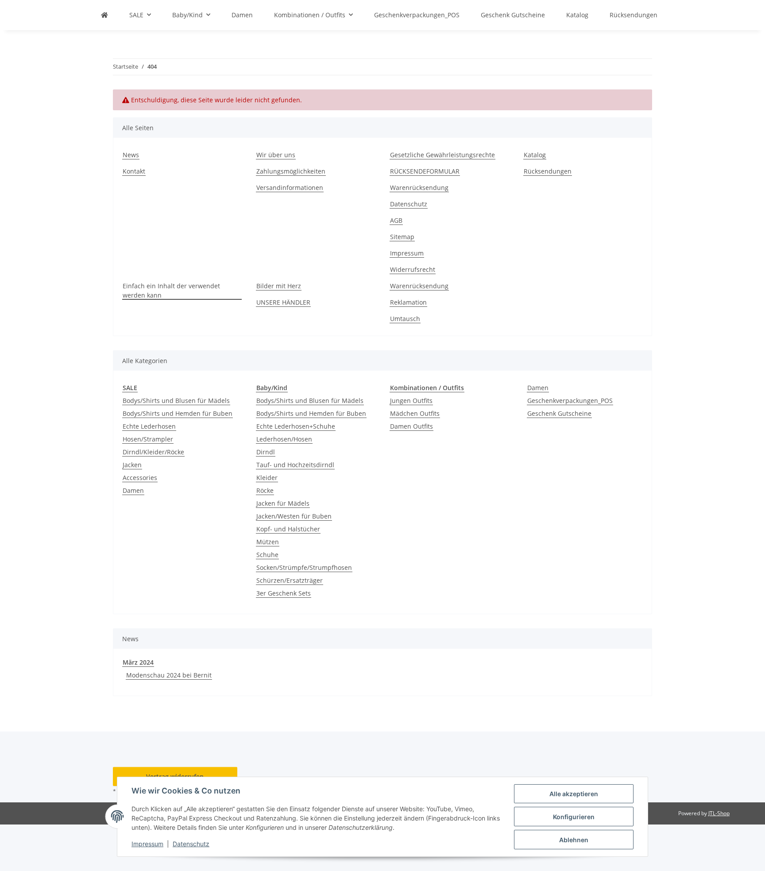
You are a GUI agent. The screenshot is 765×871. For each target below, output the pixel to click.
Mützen (267, 542)
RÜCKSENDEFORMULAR (425, 171)
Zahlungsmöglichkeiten (290, 171)
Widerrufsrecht (412, 269)
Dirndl (265, 452)
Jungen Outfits (411, 400)
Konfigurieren (574, 817)
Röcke (265, 490)
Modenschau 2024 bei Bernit (169, 675)
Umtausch (405, 318)
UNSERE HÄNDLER (283, 302)
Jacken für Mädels (282, 503)
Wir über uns (275, 155)
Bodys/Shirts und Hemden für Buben (177, 413)
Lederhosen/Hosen (284, 439)
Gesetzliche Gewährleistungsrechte (442, 155)
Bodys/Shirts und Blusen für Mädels (176, 400)
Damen (133, 490)
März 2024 (138, 662)
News (131, 155)
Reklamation (408, 302)
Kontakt (134, 171)
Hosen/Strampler (148, 439)
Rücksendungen (548, 171)
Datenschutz (191, 844)
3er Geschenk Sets (283, 593)
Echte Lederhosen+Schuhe (295, 426)
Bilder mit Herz (278, 286)
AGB (396, 220)
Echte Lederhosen (149, 426)
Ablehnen (573, 840)
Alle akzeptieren (573, 793)
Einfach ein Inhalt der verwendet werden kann (171, 290)
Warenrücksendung (419, 187)
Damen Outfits (411, 426)
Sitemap (402, 236)
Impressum (147, 844)
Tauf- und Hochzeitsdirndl (295, 465)
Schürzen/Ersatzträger (289, 580)
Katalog (535, 155)
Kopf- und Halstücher (288, 529)
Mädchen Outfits (415, 413)
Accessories (140, 477)
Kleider (267, 477)
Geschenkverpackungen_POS (570, 400)
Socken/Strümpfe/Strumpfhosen (304, 567)
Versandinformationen (289, 187)
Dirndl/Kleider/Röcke (153, 452)
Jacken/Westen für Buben (294, 516)
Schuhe (267, 554)
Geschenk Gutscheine (559, 413)
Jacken (132, 465)
